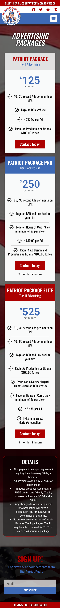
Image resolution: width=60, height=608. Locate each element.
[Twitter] (41, 9)
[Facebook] (33, 9)
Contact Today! (30, 144)
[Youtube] (48, 9)
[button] (53, 18)
